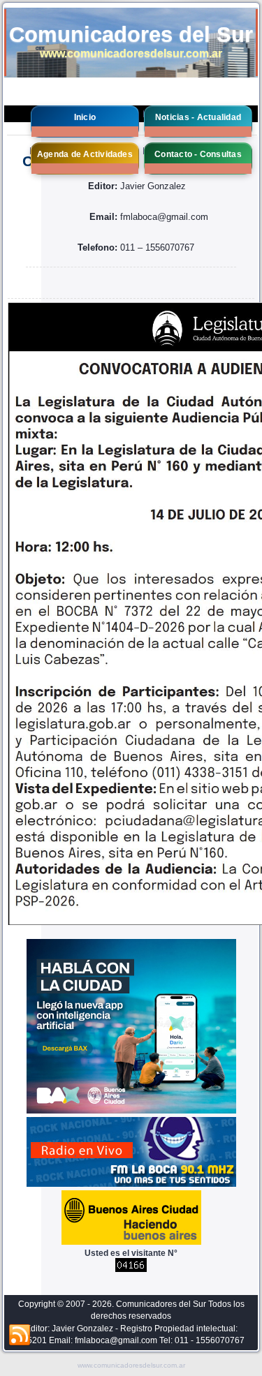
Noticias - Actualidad (198, 117)
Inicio (85, 117)
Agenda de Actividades (85, 154)
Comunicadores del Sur (131, 34)
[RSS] (19, 1335)
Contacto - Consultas (198, 154)
